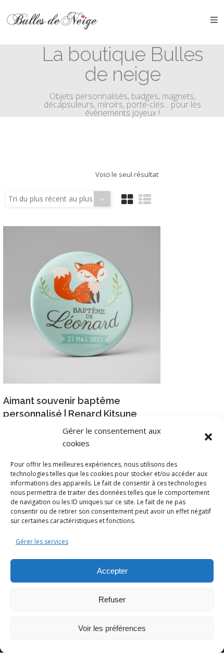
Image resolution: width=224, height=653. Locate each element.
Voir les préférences (112, 628)
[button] (208, 437)
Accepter (112, 570)
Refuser (112, 599)
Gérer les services (42, 541)
